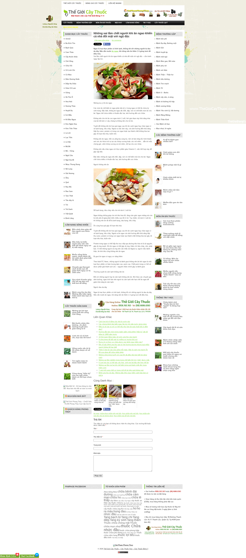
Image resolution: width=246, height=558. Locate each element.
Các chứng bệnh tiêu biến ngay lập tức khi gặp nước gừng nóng (123, 324)
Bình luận (97, 453)
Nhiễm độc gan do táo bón (172, 203)
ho (134, 508)
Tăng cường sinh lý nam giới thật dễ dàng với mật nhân (172, 235)
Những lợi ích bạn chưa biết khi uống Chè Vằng (80, 312)
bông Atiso (113, 492)
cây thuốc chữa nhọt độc (134, 504)
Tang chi (126, 517)
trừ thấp (120, 537)
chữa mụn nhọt (126, 498)
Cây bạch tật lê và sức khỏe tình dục (173, 328)
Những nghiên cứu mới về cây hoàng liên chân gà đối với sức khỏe (172, 317)
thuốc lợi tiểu (126, 535)
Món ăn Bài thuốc (103, 23)
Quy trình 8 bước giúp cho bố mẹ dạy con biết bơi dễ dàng (82, 281)
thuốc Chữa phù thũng (113, 532)
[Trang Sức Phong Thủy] (123, 313)
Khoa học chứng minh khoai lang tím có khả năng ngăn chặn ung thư (171, 367)
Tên (95, 429)
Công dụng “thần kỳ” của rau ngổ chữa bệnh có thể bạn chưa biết (81, 376)
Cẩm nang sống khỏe (101, 40)
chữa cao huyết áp (119, 495)
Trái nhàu (115, 537)
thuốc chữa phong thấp (129, 530)
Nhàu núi (134, 512)
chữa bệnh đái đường (120, 493)
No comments (116, 40)
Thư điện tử (98, 437)
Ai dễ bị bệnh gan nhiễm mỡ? (171, 140)
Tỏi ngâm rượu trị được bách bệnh (80, 362)
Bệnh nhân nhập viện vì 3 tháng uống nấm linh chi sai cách (172, 341)
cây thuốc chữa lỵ (115, 503)
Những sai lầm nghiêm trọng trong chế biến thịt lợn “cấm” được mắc (124, 360)
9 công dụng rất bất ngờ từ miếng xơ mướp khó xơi (118, 339)
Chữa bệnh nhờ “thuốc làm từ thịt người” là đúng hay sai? (171, 305)
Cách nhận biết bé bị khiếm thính (172, 178)
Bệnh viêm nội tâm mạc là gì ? (171, 191)
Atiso (106, 492)
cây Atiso (114, 500)
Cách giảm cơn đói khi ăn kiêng (171, 153)
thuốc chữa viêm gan (129, 533)
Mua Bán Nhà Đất (77, 396)
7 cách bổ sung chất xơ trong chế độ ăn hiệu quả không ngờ (121, 370)
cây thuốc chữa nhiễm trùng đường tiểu (123, 503)
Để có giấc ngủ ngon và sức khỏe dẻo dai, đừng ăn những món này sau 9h (172, 248)
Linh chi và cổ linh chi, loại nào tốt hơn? (81, 337)
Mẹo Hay (118, 23)
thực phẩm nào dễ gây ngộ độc (125, 416)
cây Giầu (121, 500)
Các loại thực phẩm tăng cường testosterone (171, 222)
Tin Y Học (147, 23)
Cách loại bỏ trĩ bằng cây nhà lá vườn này (114, 322)
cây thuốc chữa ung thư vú (115, 509)
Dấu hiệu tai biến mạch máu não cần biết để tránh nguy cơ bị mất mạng (81, 244)
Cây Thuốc (68, 23)
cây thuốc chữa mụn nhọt (131, 503)
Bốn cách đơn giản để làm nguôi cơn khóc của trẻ (82, 231)
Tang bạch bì (112, 517)
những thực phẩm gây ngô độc (110, 413)
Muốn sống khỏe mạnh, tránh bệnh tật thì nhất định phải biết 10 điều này (82, 257)
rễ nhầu (133, 514)
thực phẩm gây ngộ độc (130, 413)
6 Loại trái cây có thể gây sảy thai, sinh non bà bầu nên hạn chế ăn (124, 363)
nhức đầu (110, 514)
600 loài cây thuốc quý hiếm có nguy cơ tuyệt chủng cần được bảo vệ (172, 355)
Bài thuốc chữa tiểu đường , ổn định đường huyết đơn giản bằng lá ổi (80, 326)
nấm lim (119, 514)
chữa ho (115, 497)
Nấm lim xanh (126, 514)
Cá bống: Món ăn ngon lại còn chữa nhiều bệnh (171, 260)
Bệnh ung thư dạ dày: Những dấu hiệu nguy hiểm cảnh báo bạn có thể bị (82, 295)
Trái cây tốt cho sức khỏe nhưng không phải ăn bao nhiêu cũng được (172, 286)
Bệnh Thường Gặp (84, 23)
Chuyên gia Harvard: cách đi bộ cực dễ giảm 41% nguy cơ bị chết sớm (81, 269)
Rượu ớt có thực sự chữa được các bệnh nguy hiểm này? (121, 342)
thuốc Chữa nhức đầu (122, 528)
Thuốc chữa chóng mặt (117, 522)
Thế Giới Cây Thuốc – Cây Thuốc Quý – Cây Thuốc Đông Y (126, 549)
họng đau (120, 511)
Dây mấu (129, 509)
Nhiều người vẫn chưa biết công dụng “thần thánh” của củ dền (172, 274)
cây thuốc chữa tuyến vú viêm (129, 506)
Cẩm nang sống (132, 23)
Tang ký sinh (118, 520)
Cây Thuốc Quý (161, 23)
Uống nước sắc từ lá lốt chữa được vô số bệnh (81, 350)
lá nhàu (128, 512)
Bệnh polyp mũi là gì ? (172, 166)
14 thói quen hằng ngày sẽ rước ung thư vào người (118, 337)
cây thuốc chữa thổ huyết (112, 506)
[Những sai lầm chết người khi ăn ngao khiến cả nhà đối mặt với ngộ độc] (123, 81)
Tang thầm (134, 520)
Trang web (97, 445)
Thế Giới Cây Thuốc (72, 3)
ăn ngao (115, 51)
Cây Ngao (127, 500)
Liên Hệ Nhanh (114, 3)
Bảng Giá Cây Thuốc (95, 3)
